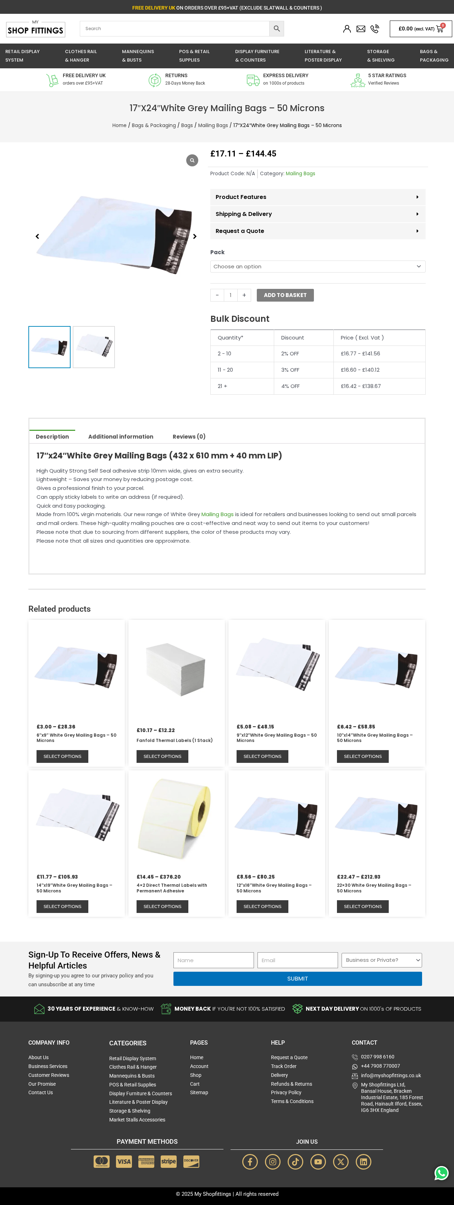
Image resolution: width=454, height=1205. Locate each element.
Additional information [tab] (120, 436)
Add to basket (285, 295)
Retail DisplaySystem (22, 56)
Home (119, 125)
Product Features (241, 197)
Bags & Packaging (154, 125)
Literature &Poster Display (323, 56)
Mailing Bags (213, 125)
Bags (187, 125)
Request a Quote (240, 231)
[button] (194, 236)
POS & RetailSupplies (194, 56)
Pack (217, 252)
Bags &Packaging (434, 56)
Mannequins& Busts (138, 56)
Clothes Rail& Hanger (81, 56)
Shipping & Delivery (244, 214)
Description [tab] (52, 436)
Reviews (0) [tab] (189, 436)
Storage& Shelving (381, 56)
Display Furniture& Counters (257, 56)
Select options (62, 756)
